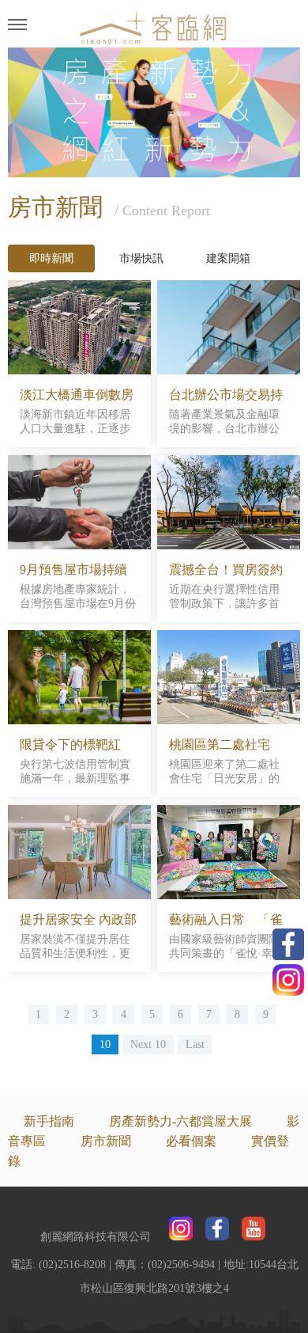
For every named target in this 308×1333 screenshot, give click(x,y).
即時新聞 (51, 258)
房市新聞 (106, 1141)
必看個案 (191, 1141)
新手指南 (49, 1121)
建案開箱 (228, 258)
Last (195, 1044)
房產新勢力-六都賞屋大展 (180, 1121)
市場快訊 (141, 258)
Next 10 (148, 1044)
